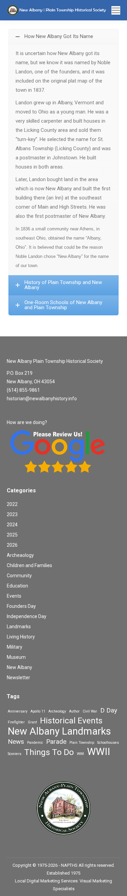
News (16, 741)
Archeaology (20, 555)
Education (17, 585)
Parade (56, 741)
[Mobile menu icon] (115, 10)
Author (74, 711)
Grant (32, 722)
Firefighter (16, 722)
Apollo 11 (37, 711)
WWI (80, 754)
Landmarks (19, 626)
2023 (12, 514)
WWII (98, 752)
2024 (12, 524)
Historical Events (71, 720)
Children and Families (29, 565)
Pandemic (35, 742)
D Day (108, 710)
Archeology (57, 711)
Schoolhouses (108, 742)
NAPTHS (69, 865)
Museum (16, 657)
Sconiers (14, 754)
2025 (12, 535)
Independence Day (26, 616)
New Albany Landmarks (59, 731)
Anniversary (17, 711)
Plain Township (81, 742)
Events (14, 596)
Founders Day (21, 606)
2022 (12, 504)
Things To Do (49, 752)
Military (14, 647)
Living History (21, 636)
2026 (12, 545)
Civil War (90, 711)
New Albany (19, 667)
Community (19, 575)
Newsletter (18, 677)
